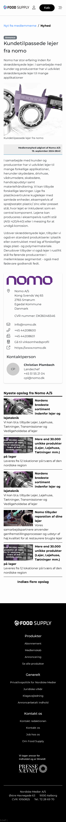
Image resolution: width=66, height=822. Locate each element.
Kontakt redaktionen (33, 721)
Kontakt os (33, 727)
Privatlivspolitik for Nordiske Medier (33, 682)
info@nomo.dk (25, 324)
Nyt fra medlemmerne (20, 25)
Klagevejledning (33, 695)
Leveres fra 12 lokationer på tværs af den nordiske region (33, 452)
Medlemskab (33, 650)
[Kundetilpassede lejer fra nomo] (33, 109)
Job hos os (33, 734)
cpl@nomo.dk (34, 378)
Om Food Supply (33, 741)
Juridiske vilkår (33, 689)
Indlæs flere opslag (33, 582)
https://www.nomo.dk (30, 348)
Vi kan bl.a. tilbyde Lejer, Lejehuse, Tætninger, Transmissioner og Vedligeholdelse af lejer (32, 416)
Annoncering (33, 657)
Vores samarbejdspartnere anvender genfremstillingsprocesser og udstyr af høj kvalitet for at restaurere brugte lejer (33, 525)
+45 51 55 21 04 (34, 373)
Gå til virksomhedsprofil (31, 342)
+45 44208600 (25, 330)
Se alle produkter (33, 663)
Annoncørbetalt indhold (33, 702)
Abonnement (33, 643)
